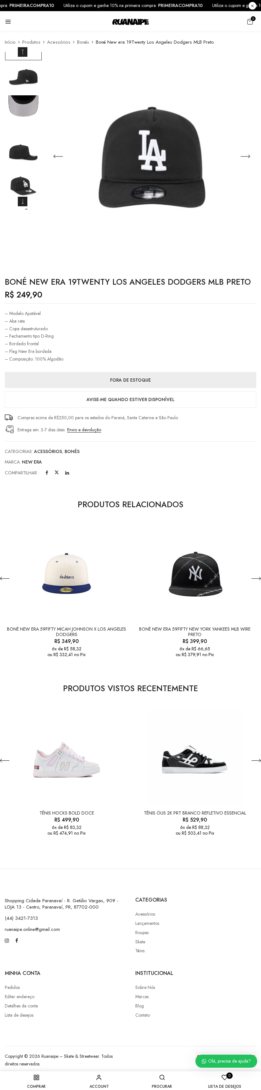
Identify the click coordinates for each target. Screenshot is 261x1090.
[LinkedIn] (67, 473)
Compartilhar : (22, 473)
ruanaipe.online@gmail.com (32, 929)
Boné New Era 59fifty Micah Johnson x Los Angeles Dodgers (66, 631)
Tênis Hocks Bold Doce (66, 813)
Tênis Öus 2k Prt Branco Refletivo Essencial (195, 813)
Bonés (83, 42)
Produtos (31, 42)
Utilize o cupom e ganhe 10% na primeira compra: (140, 5)
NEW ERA (32, 462)
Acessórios (58, 42)
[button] (250, 21)
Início (10, 42)
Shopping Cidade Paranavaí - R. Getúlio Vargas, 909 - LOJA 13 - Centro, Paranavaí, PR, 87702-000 (61, 903)
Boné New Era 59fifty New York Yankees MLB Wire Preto (194, 631)
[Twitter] (56, 473)
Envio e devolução (84, 430)
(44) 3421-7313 (21, 918)
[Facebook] (47, 473)
